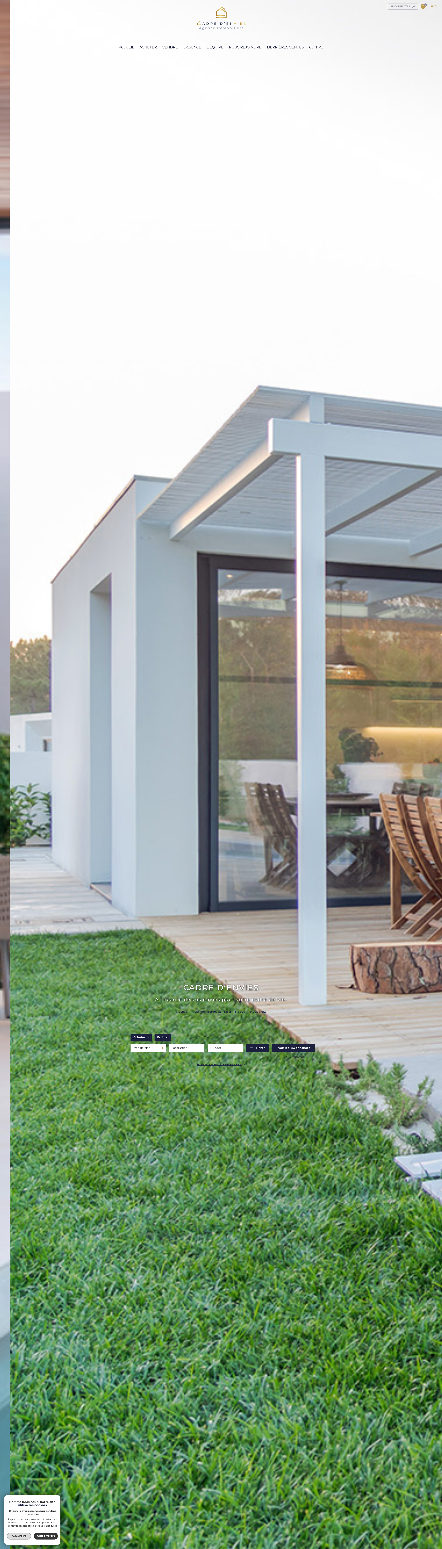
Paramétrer (19, 1536)
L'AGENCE (192, 47)
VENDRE (170, 47)
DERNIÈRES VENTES (285, 47)
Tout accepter (46, 1536)
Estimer (163, 1037)
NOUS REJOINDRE (245, 47)
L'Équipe (215, 47)
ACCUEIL (126, 47)
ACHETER (148, 47)
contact (317, 47)
